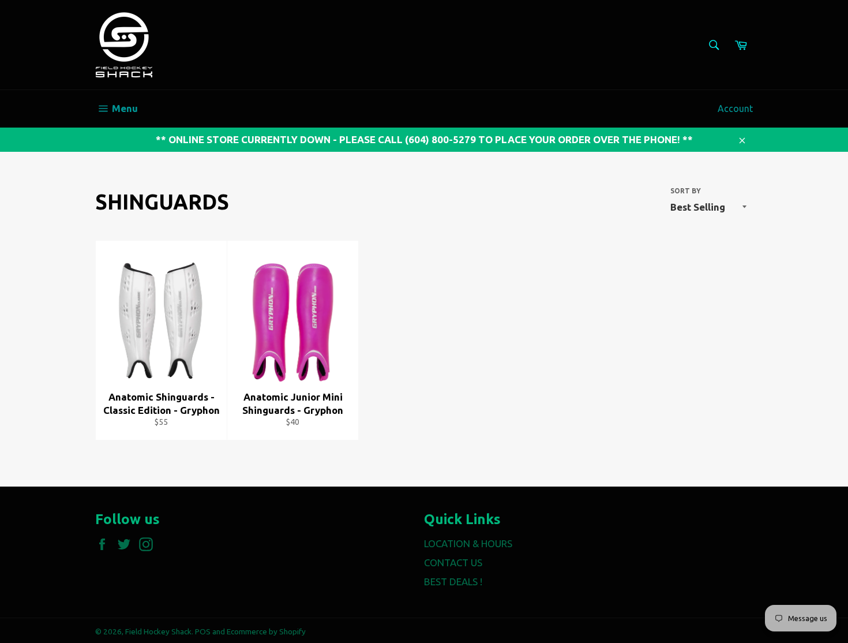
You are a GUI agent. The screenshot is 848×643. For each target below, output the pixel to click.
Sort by (685, 191)
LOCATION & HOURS (468, 543)
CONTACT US (453, 562)
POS (203, 631)
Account (735, 108)
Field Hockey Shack (158, 631)
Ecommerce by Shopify (266, 631)
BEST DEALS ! (453, 581)
